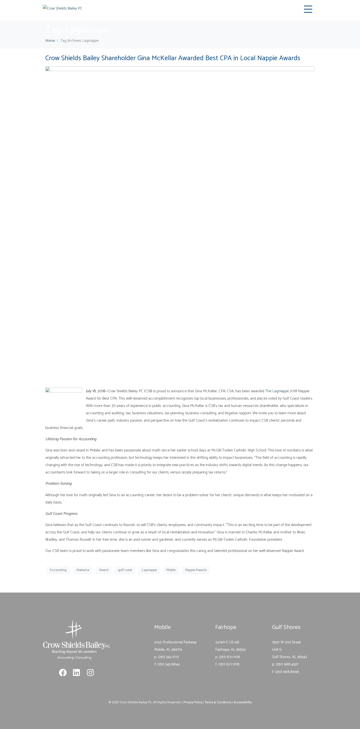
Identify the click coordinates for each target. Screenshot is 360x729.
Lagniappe (149, 570)
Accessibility (243, 702)
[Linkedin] (76, 672)
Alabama (82, 570)
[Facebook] (62, 672)
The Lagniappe (277, 391)
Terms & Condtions (217, 702)
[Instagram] (90, 672)
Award (103, 570)
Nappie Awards (196, 570)
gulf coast (125, 570)
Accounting (58, 570)
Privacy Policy (192, 702)
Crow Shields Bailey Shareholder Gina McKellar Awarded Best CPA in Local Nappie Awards (172, 58)
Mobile (171, 570)
